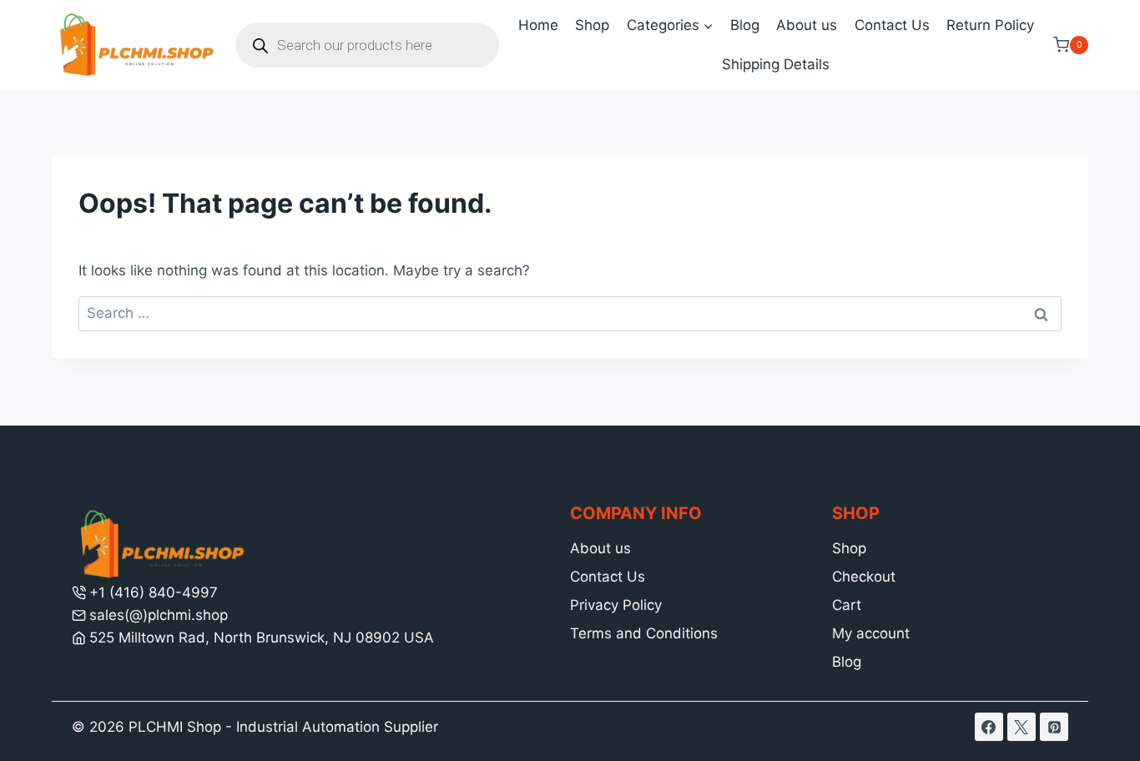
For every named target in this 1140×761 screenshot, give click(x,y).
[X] (1021, 727)
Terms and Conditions (644, 633)
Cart (846, 605)
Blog (744, 25)
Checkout (863, 576)
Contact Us (892, 25)
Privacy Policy (616, 605)
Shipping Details (776, 64)
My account (871, 633)
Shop (592, 25)
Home (538, 25)
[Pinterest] (1054, 727)
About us (806, 25)
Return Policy (990, 25)
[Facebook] (989, 727)
